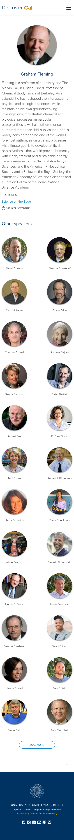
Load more (37, 745)
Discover (17, 7)
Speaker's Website (17, 208)
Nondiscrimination (40, 813)
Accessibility (23, 813)
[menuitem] (24, 822)
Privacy (53, 813)
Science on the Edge (16, 202)
